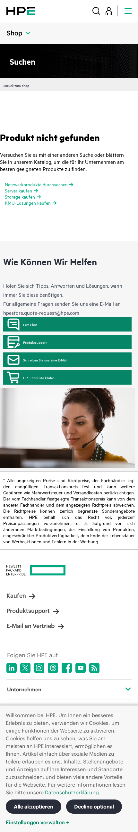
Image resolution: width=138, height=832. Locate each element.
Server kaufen (18, 190)
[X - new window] (25, 668)
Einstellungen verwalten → (37, 822)
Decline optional (94, 806)
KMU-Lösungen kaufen (28, 203)
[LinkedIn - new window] (11, 668)
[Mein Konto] (109, 11)
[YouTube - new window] (80, 668)
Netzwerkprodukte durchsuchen (36, 184)
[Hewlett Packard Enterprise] (20, 11)
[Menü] (128, 11)
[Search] (96, 11)
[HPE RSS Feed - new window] (94, 668)
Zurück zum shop (16, 85)
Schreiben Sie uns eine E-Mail (45, 359)
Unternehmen (24, 689)
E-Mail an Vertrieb (30, 626)
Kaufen (16, 595)
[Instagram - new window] (39, 668)
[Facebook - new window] (67, 668)
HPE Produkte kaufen (39, 377)
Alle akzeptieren (33, 806)
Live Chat (30, 324)
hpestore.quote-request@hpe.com (41, 312)
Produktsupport (35, 342)
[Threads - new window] (53, 668)
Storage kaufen (20, 196)
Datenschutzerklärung (72, 792)
